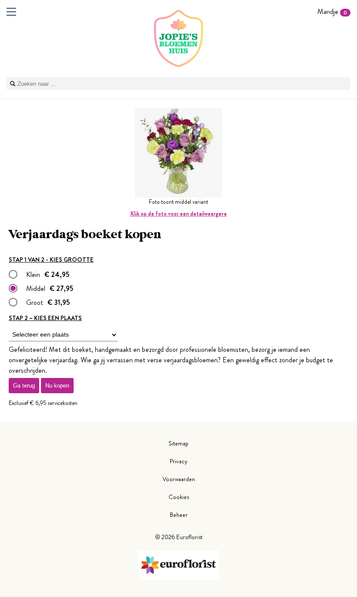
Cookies (178, 496)
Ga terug (24, 385)
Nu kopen (57, 385)
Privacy (179, 461)
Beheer (179, 514)
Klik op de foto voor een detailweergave (178, 213)
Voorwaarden (178, 479)
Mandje (332, 12)
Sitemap (178, 443)
